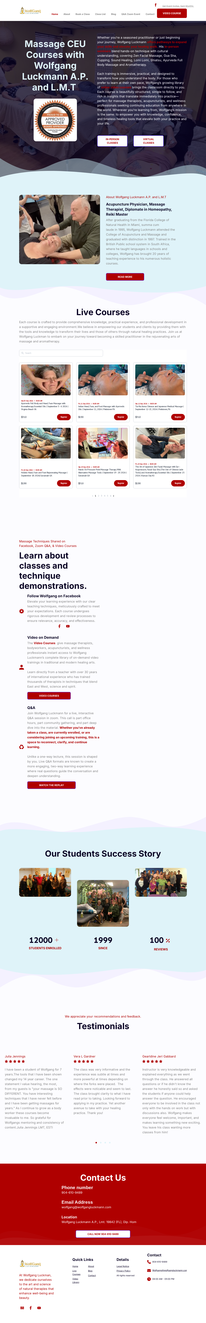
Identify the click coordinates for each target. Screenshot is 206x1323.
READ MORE (125, 276)
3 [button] (105, 1142)
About (66, 14)
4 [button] (110, 1142)
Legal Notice (123, 1266)
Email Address (77, 1202)
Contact (150, 14)
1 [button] (96, 1142)
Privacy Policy (123, 1270)
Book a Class (83, 14)
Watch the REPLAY (51, 785)
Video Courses (49, 695)
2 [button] (100, 1142)
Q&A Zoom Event (130, 14)
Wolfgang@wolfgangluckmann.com (169, 1270)
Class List (100, 14)
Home (55, 14)
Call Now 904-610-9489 (103, 1234)
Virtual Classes (148, 141)
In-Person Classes (112, 141)
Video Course (172, 13)
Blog (113, 14)
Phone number (77, 1187)
